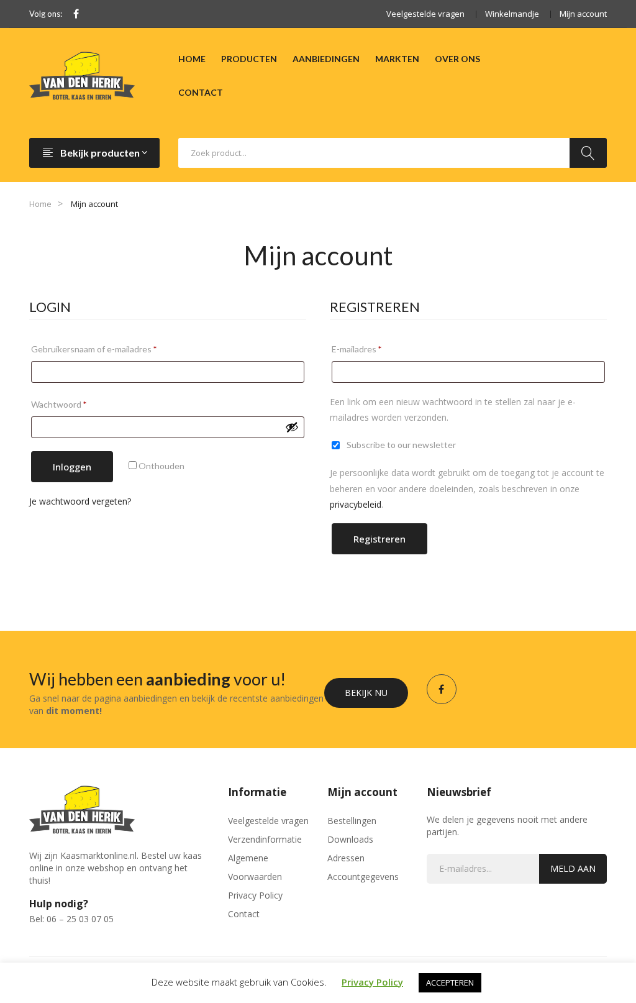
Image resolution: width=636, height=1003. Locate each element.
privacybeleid (355, 504)
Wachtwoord (72, 404)
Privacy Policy (255, 895)
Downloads (350, 839)
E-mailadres (370, 348)
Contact (244, 914)
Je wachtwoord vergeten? (80, 501)
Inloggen (72, 466)
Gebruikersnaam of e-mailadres (107, 348)
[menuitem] (192, 59)
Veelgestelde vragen (425, 13)
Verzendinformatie (265, 839)
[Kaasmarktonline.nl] (82, 75)
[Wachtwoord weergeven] (292, 427)
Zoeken (588, 153)
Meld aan (573, 868)
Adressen (346, 858)
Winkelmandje (512, 13)
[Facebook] (76, 14)
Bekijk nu (366, 692)
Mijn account (583, 13)
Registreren (379, 539)
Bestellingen (351, 821)
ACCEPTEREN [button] (450, 982)
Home (40, 203)
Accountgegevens (363, 876)
